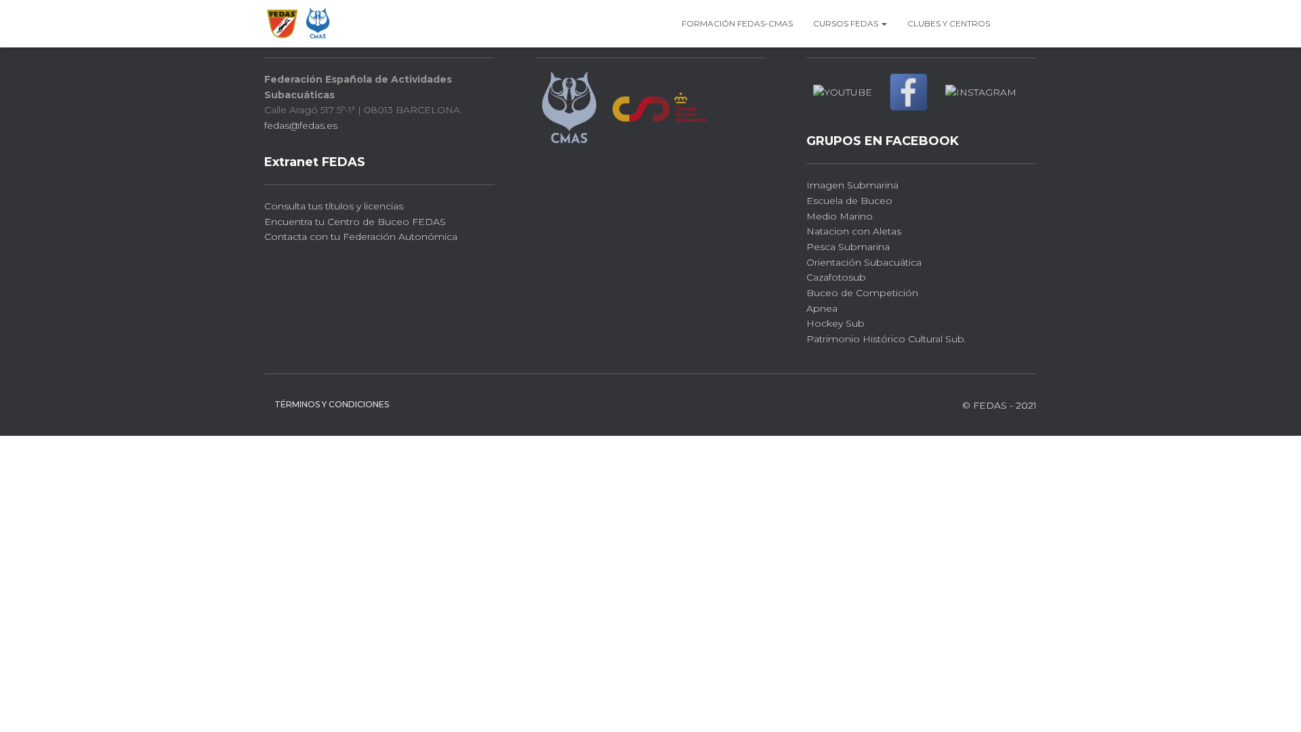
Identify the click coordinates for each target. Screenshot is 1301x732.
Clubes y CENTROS (948, 23)
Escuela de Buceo (849, 201)
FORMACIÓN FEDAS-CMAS (737, 23)
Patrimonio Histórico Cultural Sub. (886, 339)
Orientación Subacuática (864, 262)
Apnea (822, 308)
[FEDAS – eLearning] (299, 24)
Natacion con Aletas (853, 231)
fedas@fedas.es (300, 125)
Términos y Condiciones (331, 404)
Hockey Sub (835, 323)
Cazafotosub (836, 277)
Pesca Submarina (848, 247)
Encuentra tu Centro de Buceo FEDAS (355, 222)
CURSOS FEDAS (846, 23)
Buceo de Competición (862, 293)
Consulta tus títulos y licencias (333, 206)
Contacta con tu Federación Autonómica (360, 236)
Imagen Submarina (852, 185)
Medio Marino (839, 216)
